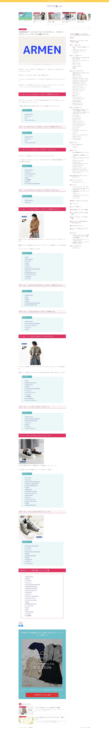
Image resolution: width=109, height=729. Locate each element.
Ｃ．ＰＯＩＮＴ (29, 563)
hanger (27, 503)
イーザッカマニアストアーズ (79, 51)
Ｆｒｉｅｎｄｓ (29, 175)
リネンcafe (75, 131)
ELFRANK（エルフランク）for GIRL (80, 78)
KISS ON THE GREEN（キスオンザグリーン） (81, 158)
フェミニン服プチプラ (76, 55)
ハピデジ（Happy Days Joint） (80, 124)
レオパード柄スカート (76, 206)
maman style (76, 128)
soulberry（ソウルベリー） (79, 121)
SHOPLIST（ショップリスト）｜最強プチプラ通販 (79, 41)
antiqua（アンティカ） (78, 77)
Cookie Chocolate (77, 100)
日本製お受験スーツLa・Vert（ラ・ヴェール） (81, 191)
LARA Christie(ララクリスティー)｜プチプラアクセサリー (81, 240)
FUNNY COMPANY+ (77, 101)
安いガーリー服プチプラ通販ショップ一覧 (81, 47)
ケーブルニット (74, 203)
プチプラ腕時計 (76, 237)
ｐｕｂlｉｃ (28, 116)
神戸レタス (75, 95)
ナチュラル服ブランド (22, 29)
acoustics (28, 202)
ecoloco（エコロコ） (77, 118)
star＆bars (28, 276)
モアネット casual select (32, 483)
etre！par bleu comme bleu (32, 183)
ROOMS (27, 424)
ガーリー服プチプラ (75, 45)
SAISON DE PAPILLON (77, 104)
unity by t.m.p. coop (30, 501)
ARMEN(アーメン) (77, 247)
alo (26, 118)
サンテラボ (28, 261)
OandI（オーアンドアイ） (78, 91)
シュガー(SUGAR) (76, 139)
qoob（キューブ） (77, 119)
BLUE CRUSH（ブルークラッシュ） (80, 169)
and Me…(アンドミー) (78, 86)
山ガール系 (73, 142)
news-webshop (29, 398)
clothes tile (28, 489)
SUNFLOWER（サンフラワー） (79, 83)
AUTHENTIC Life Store (31, 491)
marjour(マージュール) (78, 103)
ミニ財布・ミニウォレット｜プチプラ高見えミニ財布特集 (81, 242)
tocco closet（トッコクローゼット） (81, 60)
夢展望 (74, 68)
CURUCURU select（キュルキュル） (81, 163)
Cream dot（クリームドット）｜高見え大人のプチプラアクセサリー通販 (81, 235)
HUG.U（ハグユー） (77, 75)
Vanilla (74, 133)
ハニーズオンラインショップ (79, 98)
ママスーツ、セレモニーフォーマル (80, 186)
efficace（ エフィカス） (78, 160)
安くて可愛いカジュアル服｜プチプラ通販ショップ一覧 (81, 73)
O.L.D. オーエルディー (31, 325)
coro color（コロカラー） (78, 125)
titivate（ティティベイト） (79, 89)
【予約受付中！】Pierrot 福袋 (42, 695)
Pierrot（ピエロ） (77, 63)
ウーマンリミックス (30, 142)
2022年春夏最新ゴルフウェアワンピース (81, 153)
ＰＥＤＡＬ (28, 270)
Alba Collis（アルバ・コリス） (80, 168)
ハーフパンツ (76, 146)
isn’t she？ (75, 52)
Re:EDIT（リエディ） (77, 97)
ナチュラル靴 (76, 115)
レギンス (75, 147)
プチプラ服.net (54, 6)
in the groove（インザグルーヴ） (80, 130)
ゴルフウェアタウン (77, 172)
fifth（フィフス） (77, 65)
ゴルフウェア (74, 150)
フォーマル (73, 184)
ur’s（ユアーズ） (76, 94)
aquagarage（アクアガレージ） (80, 49)
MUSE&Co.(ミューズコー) (78, 182)
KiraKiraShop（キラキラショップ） (80, 80)
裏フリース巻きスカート (78, 144)
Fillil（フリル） (76, 127)
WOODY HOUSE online (31, 305)
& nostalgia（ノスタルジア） (79, 87)
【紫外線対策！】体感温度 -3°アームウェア (81, 155)
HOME (72, 37)
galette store (29, 114)
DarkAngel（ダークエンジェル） (80, 81)
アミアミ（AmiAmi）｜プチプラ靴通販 (79, 217)
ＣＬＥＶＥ (28, 278)
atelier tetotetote (77, 138)
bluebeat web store (30, 272)
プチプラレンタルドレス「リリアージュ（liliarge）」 (81, 196)
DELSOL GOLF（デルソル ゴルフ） (81, 171)
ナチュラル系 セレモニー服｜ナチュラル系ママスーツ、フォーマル (81, 113)
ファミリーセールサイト (77, 180)
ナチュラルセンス (76, 116)
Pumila (27, 263)
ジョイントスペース (77, 66)
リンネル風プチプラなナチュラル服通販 (79, 213)
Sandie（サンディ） (77, 162)
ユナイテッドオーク (30, 120)
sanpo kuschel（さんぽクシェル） (80, 135)
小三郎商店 (28, 179)
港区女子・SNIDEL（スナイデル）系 (79, 201)
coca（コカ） (76, 92)
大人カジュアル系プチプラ (77, 71)
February (27, 181)
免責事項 (30, 727)
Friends (27, 265)
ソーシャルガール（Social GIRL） (80, 84)
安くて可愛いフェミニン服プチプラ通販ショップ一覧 (81, 58)
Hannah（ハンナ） (77, 136)
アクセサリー (74, 233)
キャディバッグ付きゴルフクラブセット (79, 229)
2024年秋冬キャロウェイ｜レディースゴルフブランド (79, 176)
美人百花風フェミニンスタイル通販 (79, 209)
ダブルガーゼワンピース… (77, 225)
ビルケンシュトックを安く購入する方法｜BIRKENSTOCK (79, 222)
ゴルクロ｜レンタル (77, 166)
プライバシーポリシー (23, 727)
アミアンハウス (76, 198)
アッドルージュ (76, 193)
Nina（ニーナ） (76, 61)
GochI (26, 177)
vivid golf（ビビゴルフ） (78, 165)
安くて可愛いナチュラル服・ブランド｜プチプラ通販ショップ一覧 (81, 110)
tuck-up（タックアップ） (78, 122)
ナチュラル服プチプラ (76, 107)
